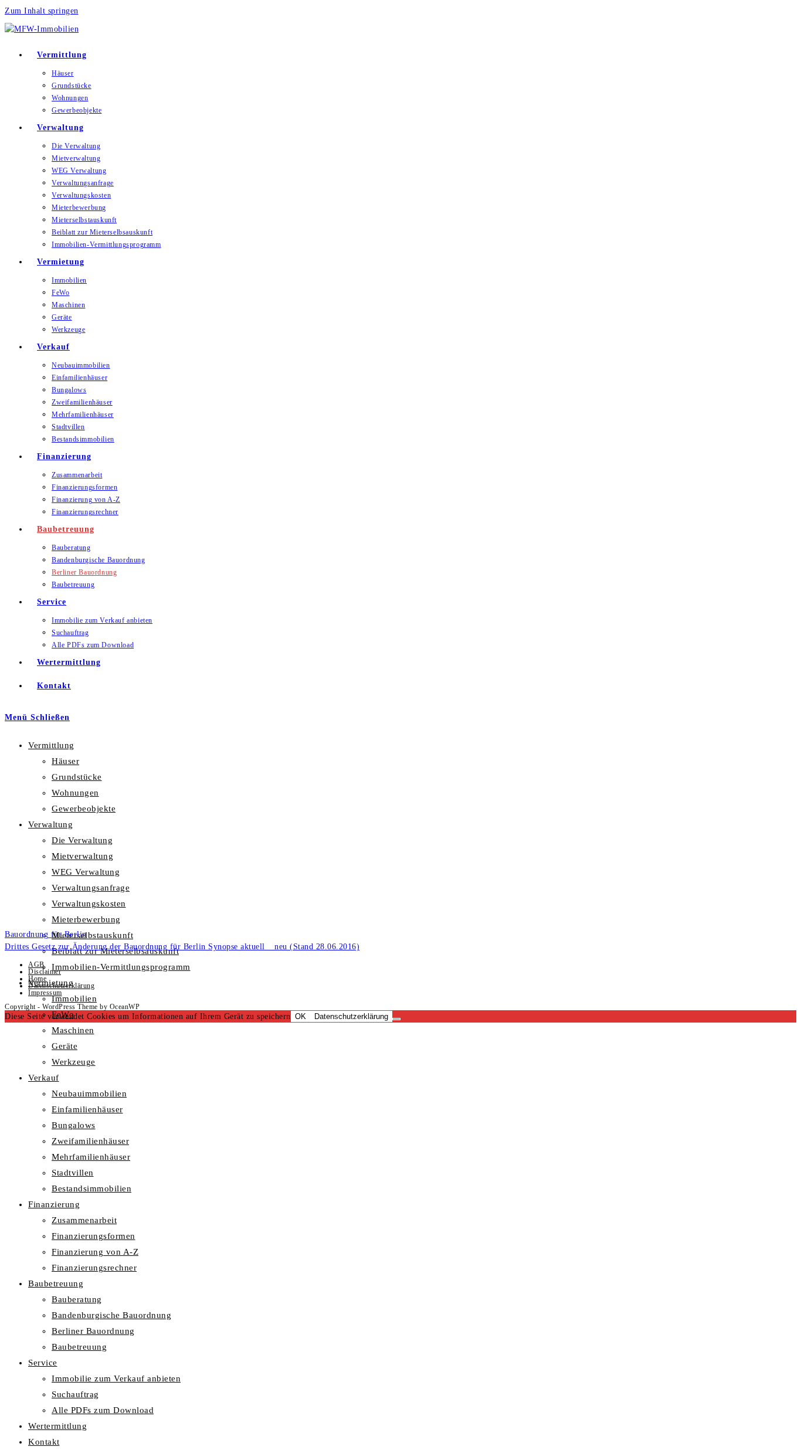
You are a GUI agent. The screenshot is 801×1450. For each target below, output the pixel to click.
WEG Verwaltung (86, 872)
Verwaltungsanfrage (91, 887)
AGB (36, 964)
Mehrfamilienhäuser (91, 1157)
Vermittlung (51, 745)
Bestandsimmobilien (91, 1188)
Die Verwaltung (82, 840)
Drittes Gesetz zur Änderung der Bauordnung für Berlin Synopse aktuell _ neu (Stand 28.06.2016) (182, 946)
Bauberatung (77, 1299)
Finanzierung (54, 1204)
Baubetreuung (55, 1283)
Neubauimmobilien (89, 1093)
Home (37, 978)
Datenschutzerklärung (61, 986)
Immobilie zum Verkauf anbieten (116, 1378)
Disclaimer (44, 971)
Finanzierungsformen (93, 1236)
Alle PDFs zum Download (103, 1410)
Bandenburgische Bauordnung (111, 1315)
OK (300, 1016)
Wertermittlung (57, 1426)
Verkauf (43, 1077)
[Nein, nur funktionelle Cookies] (396, 1019)
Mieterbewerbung (86, 919)
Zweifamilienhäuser (90, 1141)
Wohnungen (75, 792)
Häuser (65, 761)
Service (42, 1362)
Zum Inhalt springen (42, 10)
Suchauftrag (75, 1394)
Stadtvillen (73, 1172)
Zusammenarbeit (84, 1220)
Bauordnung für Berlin (46, 934)
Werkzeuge (74, 1062)
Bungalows (74, 1125)
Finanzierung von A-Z (95, 1252)
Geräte (64, 1046)
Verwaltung (50, 824)
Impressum (45, 993)
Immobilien (74, 998)
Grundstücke (77, 777)
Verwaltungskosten (89, 903)
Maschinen (73, 1030)
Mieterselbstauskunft (92, 935)
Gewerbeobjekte (84, 808)
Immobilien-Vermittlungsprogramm (121, 967)
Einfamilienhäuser (87, 1109)
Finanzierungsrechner (94, 1267)
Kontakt (44, 1441)
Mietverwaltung (82, 856)
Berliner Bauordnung (93, 1331)
